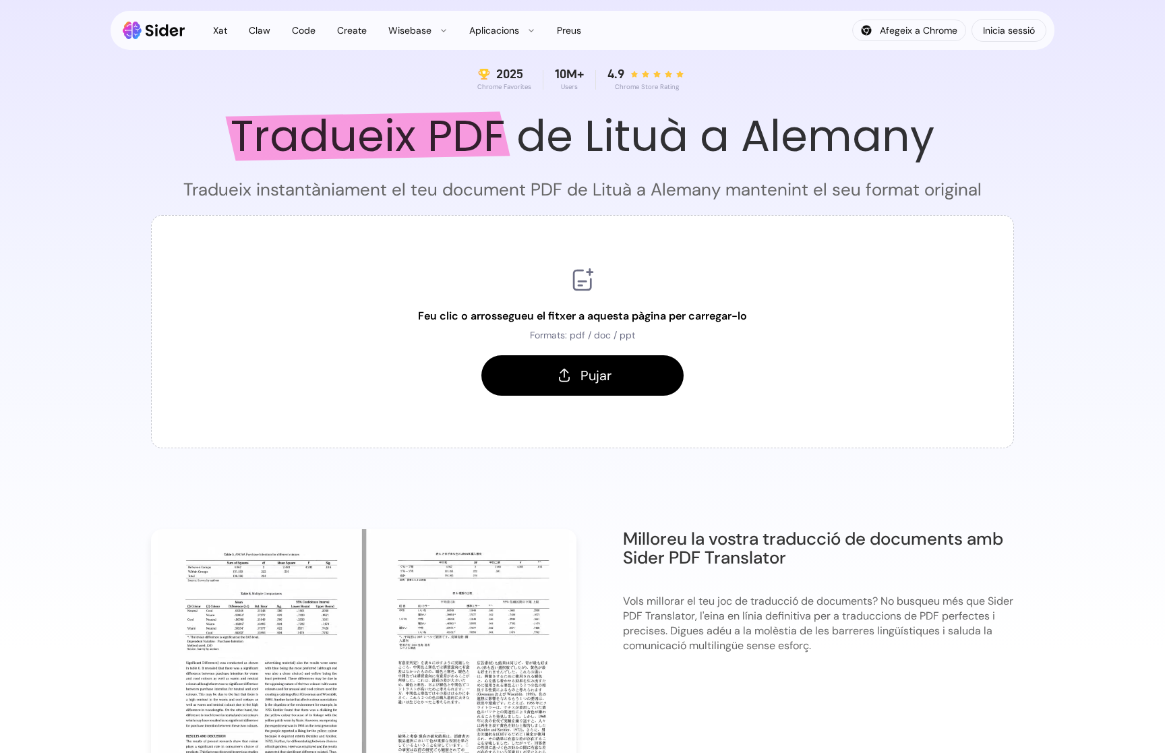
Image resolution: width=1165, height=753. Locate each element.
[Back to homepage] (154, 30)
